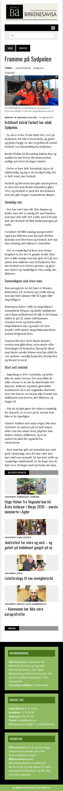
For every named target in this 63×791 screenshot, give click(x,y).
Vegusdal (10, 72)
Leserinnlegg (39, 604)
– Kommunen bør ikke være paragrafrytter (24, 611)
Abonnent (10, 497)
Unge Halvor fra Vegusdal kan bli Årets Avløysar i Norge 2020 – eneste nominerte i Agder (31, 507)
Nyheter (34, 497)
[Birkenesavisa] (31, 12)
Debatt (21, 604)
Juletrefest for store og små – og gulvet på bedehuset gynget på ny (28, 544)
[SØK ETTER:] (31, 35)
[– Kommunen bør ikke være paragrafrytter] (31, 599)
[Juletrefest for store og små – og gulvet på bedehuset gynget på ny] (31, 533)
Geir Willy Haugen (27, 117)
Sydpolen (38, 68)
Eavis (19, 537)
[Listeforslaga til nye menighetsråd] (31, 568)
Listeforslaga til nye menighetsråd (29, 578)
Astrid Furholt (23, 68)
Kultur (27, 537)
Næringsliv (23, 497)
